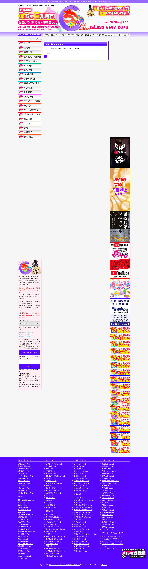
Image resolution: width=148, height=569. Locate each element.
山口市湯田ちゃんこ (109, 524)
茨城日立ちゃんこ (52, 507)
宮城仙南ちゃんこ (24, 464)
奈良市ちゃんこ (79, 519)
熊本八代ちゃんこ (108, 510)
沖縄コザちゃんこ (108, 519)
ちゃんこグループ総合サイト (112, 536)
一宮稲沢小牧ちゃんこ (53, 522)
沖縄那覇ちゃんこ (108, 488)
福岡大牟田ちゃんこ (109, 517)
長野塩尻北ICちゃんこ (81, 486)
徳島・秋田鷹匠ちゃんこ (110, 483)
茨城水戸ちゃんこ (24, 507)
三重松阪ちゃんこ (52, 544)
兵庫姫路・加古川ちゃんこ (83, 515)
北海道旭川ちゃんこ (24, 478)
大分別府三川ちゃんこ (109, 529)
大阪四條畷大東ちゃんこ (82, 546)
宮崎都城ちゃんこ (108, 486)
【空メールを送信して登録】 (29, 352)
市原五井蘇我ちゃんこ (53, 488)
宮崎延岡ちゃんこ (108, 527)
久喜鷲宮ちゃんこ (52, 471)
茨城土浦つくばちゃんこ (26, 546)
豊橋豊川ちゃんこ (52, 534)
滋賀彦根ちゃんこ (80, 498)
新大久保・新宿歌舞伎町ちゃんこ (29, 532)
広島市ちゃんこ (107, 493)
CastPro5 (104, 565)
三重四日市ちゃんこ (52, 527)
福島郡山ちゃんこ (24, 488)
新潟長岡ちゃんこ (80, 473)
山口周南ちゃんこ (108, 490)
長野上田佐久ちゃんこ (81, 488)
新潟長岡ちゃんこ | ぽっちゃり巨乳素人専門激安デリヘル (64, 565)
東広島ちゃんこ (107, 507)
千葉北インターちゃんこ (54, 490)
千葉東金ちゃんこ (24, 541)
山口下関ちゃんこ (108, 498)
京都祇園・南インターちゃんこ (84, 500)
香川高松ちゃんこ (108, 476)
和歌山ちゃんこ (79, 502)
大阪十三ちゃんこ (80, 532)
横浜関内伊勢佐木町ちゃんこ (27, 500)
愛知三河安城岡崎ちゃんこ (55, 517)
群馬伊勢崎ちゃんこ (24, 553)
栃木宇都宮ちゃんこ (24, 519)
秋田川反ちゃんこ (24, 471)
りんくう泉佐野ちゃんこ (82, 529)
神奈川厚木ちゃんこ (24, 529)
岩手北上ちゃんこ (24, 481)
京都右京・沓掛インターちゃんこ (85, 534)
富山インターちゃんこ (81, 471)
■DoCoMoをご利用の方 (26, 332)
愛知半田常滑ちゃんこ (53, 549)
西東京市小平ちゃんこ (53, 493)
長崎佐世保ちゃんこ (109, 469)
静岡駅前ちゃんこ (52, 532)
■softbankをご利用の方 (26, 336)
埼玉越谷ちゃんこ (24, 558)
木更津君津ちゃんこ (24, 536)
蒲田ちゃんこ (50, 500)
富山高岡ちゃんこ (80, 466)
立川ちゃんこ (22, 505)
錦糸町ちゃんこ (23, 539)
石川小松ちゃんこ (80, 464)
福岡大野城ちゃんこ (109, 500)
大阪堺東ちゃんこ (80, 527)
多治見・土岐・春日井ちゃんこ (56, 529)
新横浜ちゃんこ (51, 481)
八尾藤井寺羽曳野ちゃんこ (83, 517)
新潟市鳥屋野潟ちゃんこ (82, 483)
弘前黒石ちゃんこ (24, 473)
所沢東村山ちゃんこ (52, 466)
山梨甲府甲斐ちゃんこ (81, 478)
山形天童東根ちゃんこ (25, 466)
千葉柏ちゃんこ (51, 486)
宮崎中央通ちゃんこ (109, 512)
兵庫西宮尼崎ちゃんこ (81, 549)
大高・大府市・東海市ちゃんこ (56, 536)
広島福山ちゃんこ (108, 478)
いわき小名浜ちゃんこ (25, 476)
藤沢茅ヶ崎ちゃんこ (24, 556)
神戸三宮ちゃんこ (80, 522)
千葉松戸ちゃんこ (24, 551)
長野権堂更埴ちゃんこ (81, 481)
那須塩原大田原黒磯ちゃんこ (56, 476)
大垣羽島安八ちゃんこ (53, 519)
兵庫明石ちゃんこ (80, 524)
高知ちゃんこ (106, 503)
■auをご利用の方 (24, 334)
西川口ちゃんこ (23, 502)
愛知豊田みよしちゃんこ (54, 541)
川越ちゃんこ (22, 512)
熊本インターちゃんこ (109, 471)
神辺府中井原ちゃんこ (109, 522)
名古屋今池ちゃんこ (52, 515)
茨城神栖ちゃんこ (52, 473)
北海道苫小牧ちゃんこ (25, 493)
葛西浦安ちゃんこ (52, 478)
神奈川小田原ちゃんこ (25, 549)
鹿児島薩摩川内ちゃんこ (110, 481)
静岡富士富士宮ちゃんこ (54, 556)
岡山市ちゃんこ (107, 515)
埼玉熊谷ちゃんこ (24, 522)
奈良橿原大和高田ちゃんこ (83, 505)
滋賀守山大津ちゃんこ (81, 541)
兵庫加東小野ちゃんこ (81, 544)
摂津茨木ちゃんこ (80, 539)
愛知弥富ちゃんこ (52, 524)
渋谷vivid (105, 546)
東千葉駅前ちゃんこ (24, 510)
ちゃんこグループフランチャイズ (113, 541)
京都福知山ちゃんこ (81, 551)
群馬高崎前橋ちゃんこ (25, 517)
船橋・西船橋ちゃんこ (53, 505)
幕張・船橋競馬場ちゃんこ (55, 483)
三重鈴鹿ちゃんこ (52, 546)
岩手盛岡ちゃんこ (24, 486)
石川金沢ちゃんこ (80, 469)
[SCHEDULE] (29, 48)
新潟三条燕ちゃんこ (81, 490)
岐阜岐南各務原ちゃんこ (54, 539)
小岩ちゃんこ (50, 495)
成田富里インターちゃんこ (27, 515)
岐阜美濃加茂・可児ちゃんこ (56, 551)
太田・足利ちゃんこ (52, 469)
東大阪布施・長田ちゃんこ (83, 512)
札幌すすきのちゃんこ (25, 483)
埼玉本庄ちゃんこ (24, 534)
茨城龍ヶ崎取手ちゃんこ (54, 464)
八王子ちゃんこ (51, 503)
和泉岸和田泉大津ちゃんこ (83, 510)
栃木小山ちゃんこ (24, 524)
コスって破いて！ (108, 549)
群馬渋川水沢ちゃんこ (25, 544)
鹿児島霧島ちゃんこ (109, 473)
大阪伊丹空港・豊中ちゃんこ (84, 507)
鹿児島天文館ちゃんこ (109, 466)
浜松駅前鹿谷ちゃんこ (53, 553)
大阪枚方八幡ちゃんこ (81, 536)
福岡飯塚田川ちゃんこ (109, 495)
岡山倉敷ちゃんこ (108, 505)
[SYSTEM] (29, 56)
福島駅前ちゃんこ (24, 490)
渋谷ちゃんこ (50, 498)
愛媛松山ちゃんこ (108, 464)
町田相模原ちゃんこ (24, 527)
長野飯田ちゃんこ (80, 476)
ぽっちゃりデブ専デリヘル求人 (112, 544)
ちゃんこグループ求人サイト (112, 539)
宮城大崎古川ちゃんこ (25, 469)
